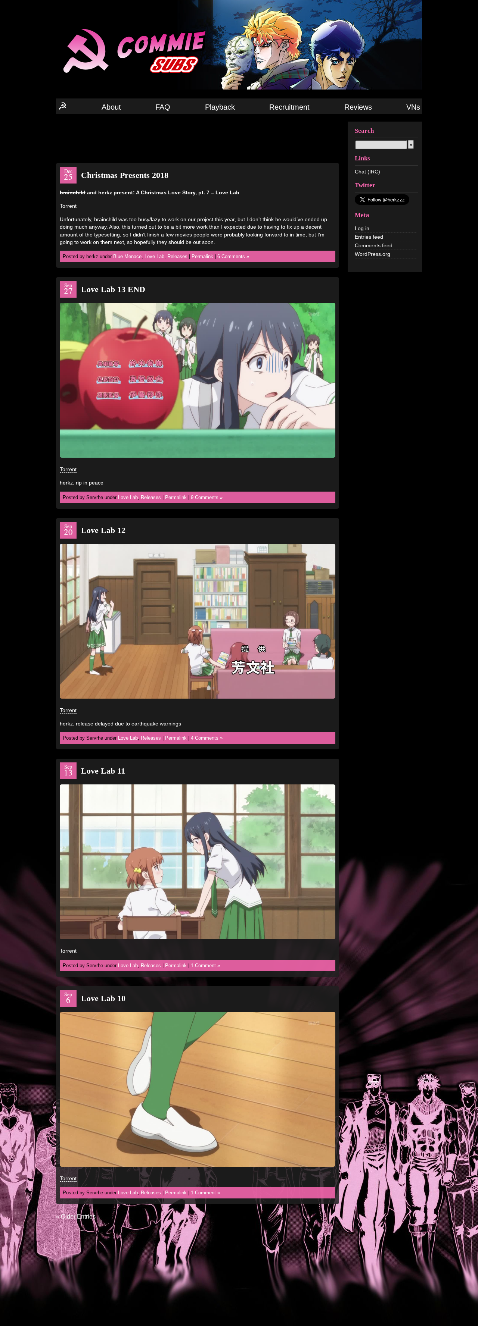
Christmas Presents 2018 (124, 175)
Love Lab (154, 256)
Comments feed (373, 245)
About (111, 107)
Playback (220, 107)
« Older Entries (76, 1216)
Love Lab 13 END (113, 289)
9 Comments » (207, 497)
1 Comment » (205, 965)
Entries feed (369, 237)
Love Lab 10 (103, 998)
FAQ (162, 107)
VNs (413, 107)
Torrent (68, 206)
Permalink (202, 256)
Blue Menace (127, 256)
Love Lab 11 (103, 770)
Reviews (358, 107)
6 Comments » (233, 256)
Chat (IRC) (367, 172)
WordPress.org (372, 254)
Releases (177, 256)
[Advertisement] (197, 138)
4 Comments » (207, 738)
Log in (362, 228)
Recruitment (289, 107)
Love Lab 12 (103, 530)
